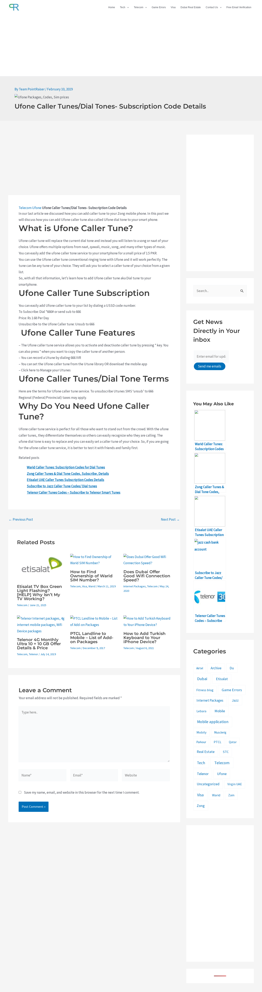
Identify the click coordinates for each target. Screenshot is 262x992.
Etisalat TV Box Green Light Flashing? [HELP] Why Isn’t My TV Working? (39, 592)
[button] (127, 7)
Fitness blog (204, 690)
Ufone (36, 208)
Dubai (202, 678)
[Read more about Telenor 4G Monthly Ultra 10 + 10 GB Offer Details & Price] (41, 624)
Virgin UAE (234, 784)
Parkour (201, 742)
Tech (122, 7)
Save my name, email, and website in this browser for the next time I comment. (81, 792)
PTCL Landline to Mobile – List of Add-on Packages (91, 637)
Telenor (33, 654)
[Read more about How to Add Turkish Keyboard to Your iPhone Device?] (147, 621)
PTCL (217, 742)
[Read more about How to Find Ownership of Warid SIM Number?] (94, 559)
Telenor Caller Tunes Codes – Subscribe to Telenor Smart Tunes (73, 492)
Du (232, 668)
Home (111, 7)
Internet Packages (134, 586)
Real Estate (206, 751)
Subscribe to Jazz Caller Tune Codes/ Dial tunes (62, 486)
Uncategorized (208, 784)
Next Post (170, 519)
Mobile (220, 711)
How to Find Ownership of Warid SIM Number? (91, 575)
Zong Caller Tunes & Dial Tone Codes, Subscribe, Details (68, 473)
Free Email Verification (238, 7)
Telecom (138, 7)
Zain (231, 795)
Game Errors (159, 7)
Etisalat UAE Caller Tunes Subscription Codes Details (65, 479)
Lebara (201, 711)
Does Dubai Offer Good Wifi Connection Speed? (146, 575)
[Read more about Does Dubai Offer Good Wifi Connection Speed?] (147, 559)
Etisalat (222, 678)
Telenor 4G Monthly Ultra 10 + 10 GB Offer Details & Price (39, 643)
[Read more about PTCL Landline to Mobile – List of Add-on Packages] (94, 621)
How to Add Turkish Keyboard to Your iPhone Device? (144, 637)
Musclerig (220, 732)
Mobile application (212, 721)
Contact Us (212, 7)
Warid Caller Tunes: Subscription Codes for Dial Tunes (66, 467)
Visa (173, 7)
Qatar (233, 742)
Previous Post (21, 519)
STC (226, 752)
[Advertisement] (131, 45)
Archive (216, 668)
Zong (201, 805)
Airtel (199, 668)
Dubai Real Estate (191, 7)
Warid (91, 586)
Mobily (201, 732)
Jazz (235, 700)
